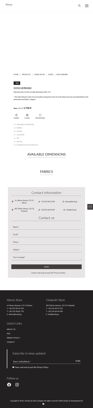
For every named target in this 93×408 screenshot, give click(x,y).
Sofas (50, 74)
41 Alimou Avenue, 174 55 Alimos (19, 305)
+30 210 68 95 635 (55, 308)
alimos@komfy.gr (71, 201)
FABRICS (19, 128)
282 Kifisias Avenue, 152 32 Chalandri (60, 305)
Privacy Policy (59, 272)
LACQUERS (20, 135)
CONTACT (11, 342)
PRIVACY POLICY (13, 338)
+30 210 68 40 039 (48, 210)
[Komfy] (11, 5)
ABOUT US (11, 329)
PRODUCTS (26, 74)
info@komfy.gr (71, 210)
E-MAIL (27, 118)
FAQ (8, 333)
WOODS (19, 131)
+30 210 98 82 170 (16, 311)
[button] (79, 5)
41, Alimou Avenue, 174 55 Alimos (24, 201)
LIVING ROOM (39, 74)
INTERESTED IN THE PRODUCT (27, 145)
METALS (19, 141)
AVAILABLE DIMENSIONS (25, 124)
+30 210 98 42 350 (48, 201)
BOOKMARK (40, 118)
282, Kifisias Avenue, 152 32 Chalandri (24, 209)
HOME (16, 74)
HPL (18, 138)
